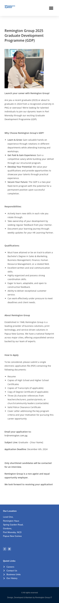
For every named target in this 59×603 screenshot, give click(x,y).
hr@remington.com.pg (16, 435)
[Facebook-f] (4, 549)
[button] (51, 8)
